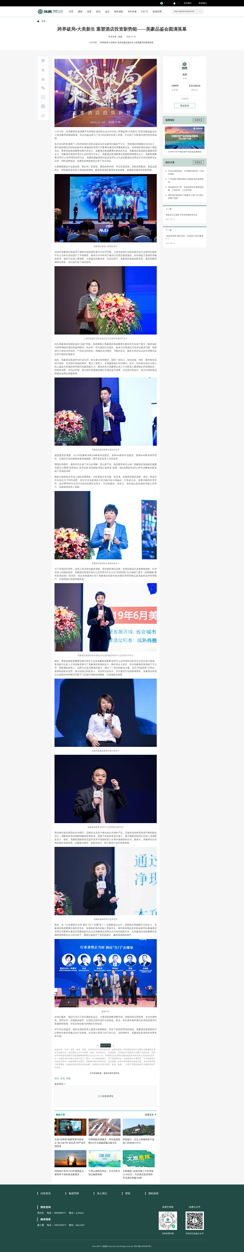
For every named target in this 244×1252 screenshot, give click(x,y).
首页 (71, 11)
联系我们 (203, 3)
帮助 (127, 1193)
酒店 (57, 1078)
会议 (107, 11)
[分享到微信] (43, 88)
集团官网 (157, 11)
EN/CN (144, 11)
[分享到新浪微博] (43, 115)
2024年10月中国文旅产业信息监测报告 (184, 152)
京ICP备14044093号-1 (143, 1246)
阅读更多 (184, 105)
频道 (80, 11)
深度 (89, 11)
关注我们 (188, 3)
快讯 (98, 11)
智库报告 (118, 11)
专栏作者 (132, 11)
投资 (62, 1078)
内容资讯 (46, 1193)
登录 (100, 1096)
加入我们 (102, 1193)
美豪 (68, 1078)
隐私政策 (153, 1193)
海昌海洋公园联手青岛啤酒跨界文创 (181, 215)
